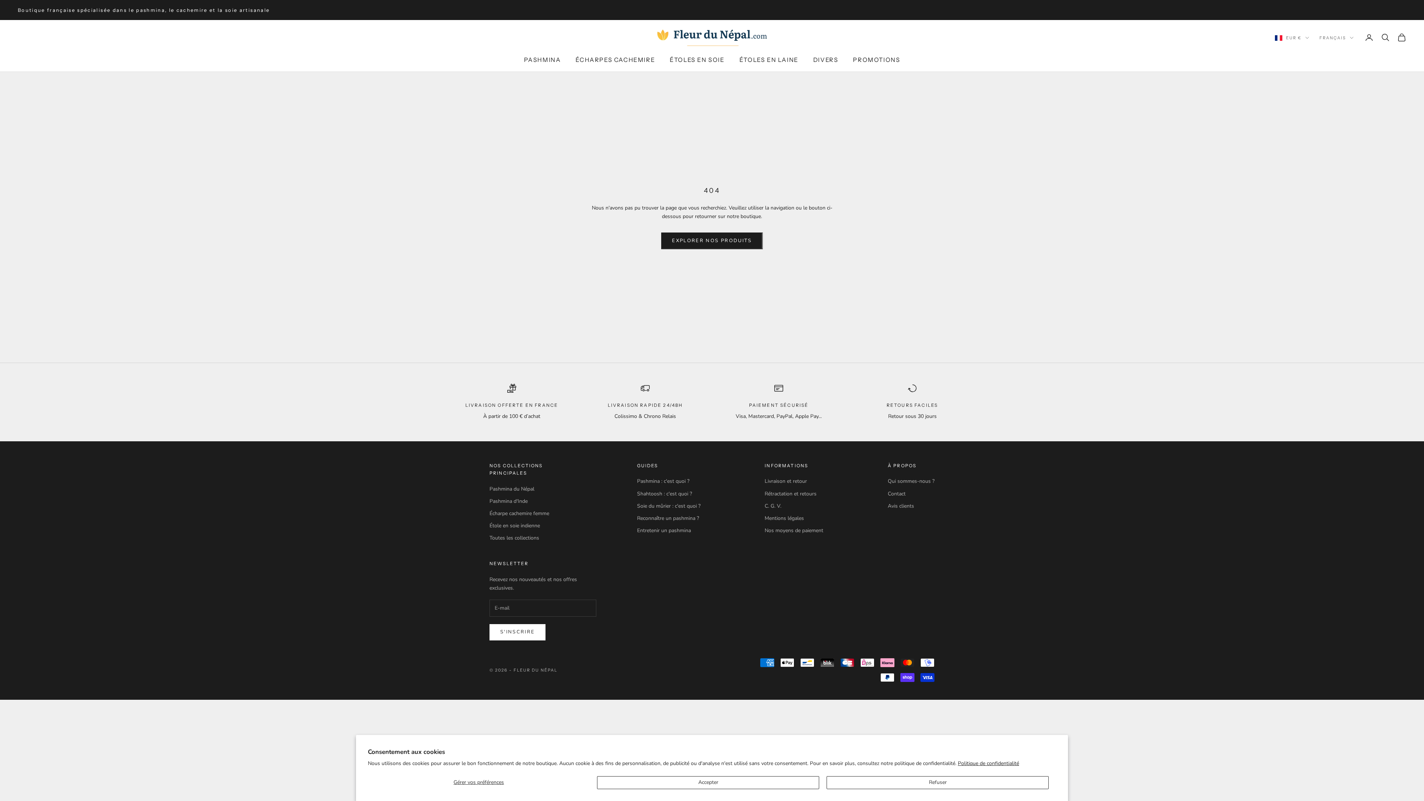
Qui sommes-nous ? (911, 481)
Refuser (938, 782)
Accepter (708, 782)
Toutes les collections (514, 537)
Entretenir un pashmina (664, 530)
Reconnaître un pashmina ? (668, 518)
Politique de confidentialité (988, 763)
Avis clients (901, 506)
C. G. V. (773, 506)
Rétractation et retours (791, 493)
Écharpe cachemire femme (519, 513)
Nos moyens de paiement (794, 530)
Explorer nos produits (712, 240)
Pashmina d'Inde (509, 501)
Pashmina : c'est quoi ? (663, 481)
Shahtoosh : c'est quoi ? (664, 493)
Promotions (876, 59)
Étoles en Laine (768, 59)
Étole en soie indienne (515, 525)
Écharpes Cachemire (615, 59)
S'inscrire (517, 632)
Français (1332, 37)
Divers (825, 59)
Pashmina (542, 59)
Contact (897, 493)
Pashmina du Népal (512, 488)
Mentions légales (784, 518)
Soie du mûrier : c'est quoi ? (669, 506)
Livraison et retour (786, 481)
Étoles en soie (697, 59)
